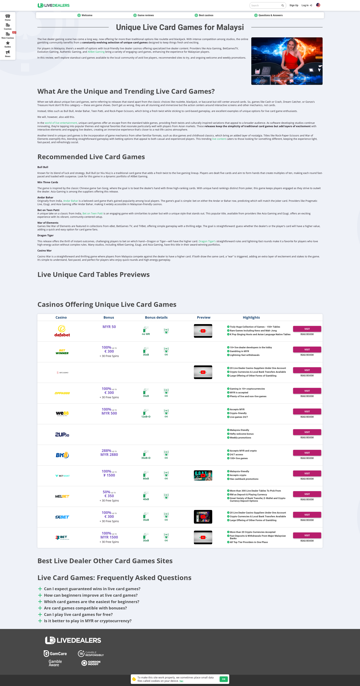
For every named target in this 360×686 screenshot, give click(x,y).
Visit (307, 328)
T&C (181, 681)
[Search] (283, 5)
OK (223, 679)
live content (219, 138)
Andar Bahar (70, 200)
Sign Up (294, 5)
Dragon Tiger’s (207, 241)
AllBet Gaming (96, 51)
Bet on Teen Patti (93, 213)
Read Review (307, 334)
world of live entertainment (61, 122)
